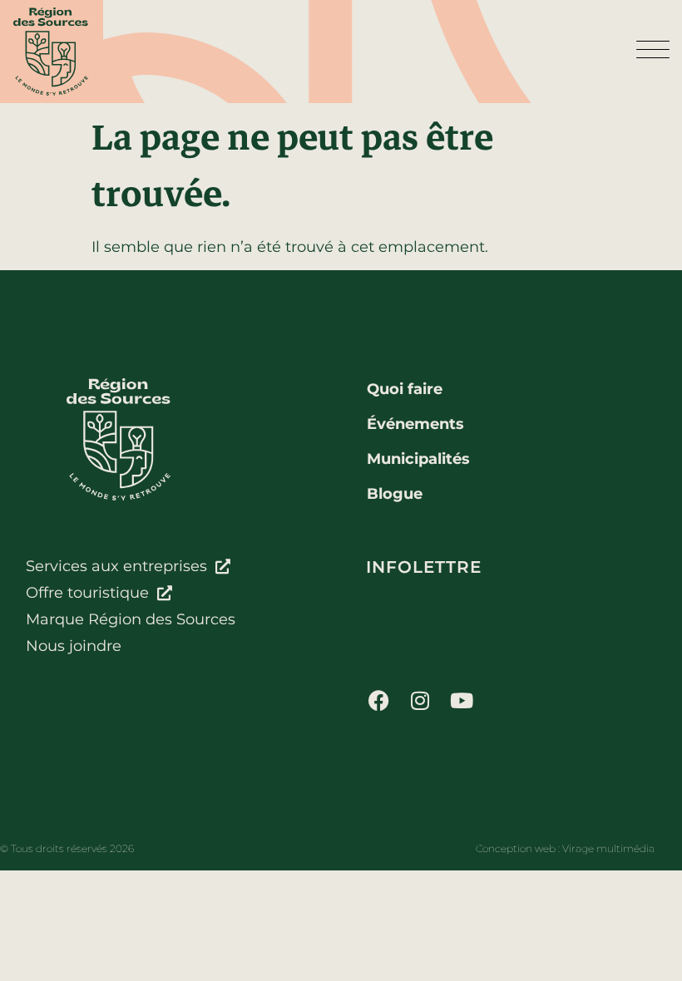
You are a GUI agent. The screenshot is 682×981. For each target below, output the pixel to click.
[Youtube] (461, 700)
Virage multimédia (608, 848)
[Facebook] (378, 700)
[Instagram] (420, 700)
